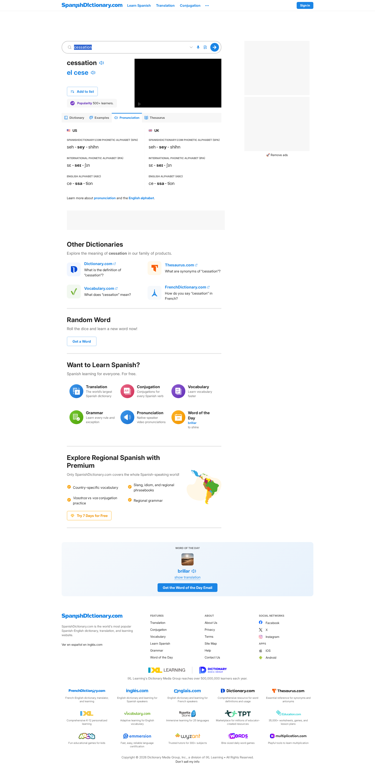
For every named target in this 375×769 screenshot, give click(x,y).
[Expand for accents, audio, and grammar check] (191, 47)
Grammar (156, 650)
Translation (157, 622)
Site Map (211, 643)
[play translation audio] (93, 73)
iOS (268, 650)
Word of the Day (161, 657)
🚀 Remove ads (277, 155)
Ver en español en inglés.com (82, 644)
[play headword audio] (101, 63)
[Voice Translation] (198, 47)
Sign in (305, 5)
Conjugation (158, 629)
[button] (207, 5)
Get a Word (81, 341)
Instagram (272, 637)
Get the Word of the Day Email (187, 587)
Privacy (210, 629)
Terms (209, 636)
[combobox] (129, 47)
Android (271, 657)
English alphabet (141, 198)
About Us (211, 622)
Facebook (272, 623)
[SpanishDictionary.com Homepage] (92, 5)
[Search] (214, 47)
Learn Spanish (160, 643)
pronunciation (105, 198)
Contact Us (212, 657)
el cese (77, 72)
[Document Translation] (205, 47)
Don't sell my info (187, 761)
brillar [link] (192, 423)
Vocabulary (158, 636)
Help (208, 650)
